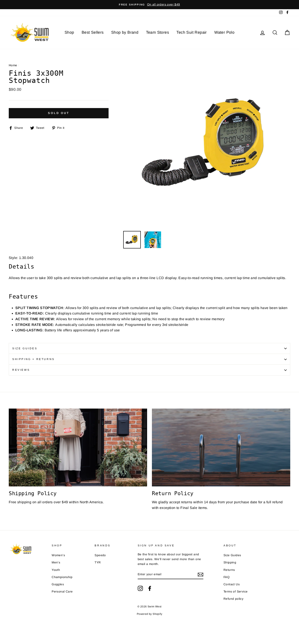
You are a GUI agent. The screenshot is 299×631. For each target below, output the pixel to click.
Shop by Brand (124, 32)
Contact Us (231, 584)
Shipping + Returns (33, 359)
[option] (149, 4)
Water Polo (224, 32)
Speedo (100, 555)
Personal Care (62, 591)
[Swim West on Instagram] (140, 588)
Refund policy (233, 598)
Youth (56, 570)
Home (13, 65)
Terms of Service (235, 591)
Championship (62, 577)
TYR (98, 562)
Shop (69, 32)
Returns (229, 570)
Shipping (229, 562)
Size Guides (24, 348)
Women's (58, 555)
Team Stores (157, 32)
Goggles (58, 584)
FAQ (226, 577)
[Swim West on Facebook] (149, 588)
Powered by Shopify (149, 613)
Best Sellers (93, 32)
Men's (56, 562)
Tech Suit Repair (191, 32)
